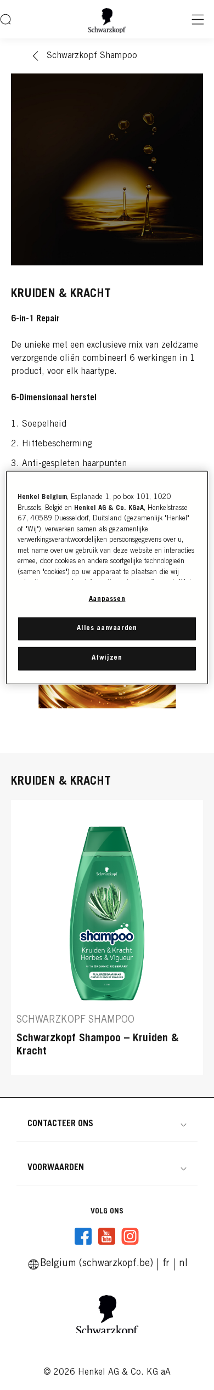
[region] (107, 577)
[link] (166, 1264)
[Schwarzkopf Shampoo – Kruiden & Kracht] (107, 937)
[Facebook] (83, 1236)
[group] (107, 937)
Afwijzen (107, 658)
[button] (107, 1124)
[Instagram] (130, 1236)
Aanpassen (107, 599)
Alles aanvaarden (107, 628)
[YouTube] (106, 1236)
